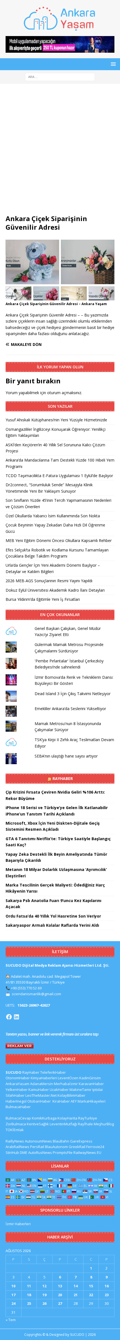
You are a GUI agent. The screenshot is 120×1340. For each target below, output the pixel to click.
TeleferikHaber (53, 1072)
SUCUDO (13, 1072)
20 (60, 1294)
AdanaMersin (41, 1083)
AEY (74, 1101)
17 (13, 1294)
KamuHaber (38, 1089)
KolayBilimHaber (71, 1095)
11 (29, 1285)
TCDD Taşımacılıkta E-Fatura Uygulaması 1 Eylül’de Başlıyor (59, 475)
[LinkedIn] (16, 1017)
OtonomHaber (18, 1077)
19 (44, 1294)
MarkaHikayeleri (91, 1101)
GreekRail (77, 1146)
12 (44, 1285)
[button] (112, 64)
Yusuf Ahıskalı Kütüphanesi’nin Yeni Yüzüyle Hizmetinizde (56, 419)
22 (91, 1294)
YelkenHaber (17, 1089)
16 (107, 1285)
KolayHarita (67, 1118)
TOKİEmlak (15, 1129)
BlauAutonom (56, 1146)
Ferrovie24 (95, 1146)
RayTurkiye (87, 1118)
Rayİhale (85, 1123)
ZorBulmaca (16, 1123)
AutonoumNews (38, 1141)
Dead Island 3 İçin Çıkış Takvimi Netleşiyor (73, 693)
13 (60, 1285)
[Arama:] (60, 76)
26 (44, 1303)
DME (23, 1152)
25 (29, 1303)
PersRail (37, 1146)
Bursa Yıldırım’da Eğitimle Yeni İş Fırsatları (43, 599)
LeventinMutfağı (63, 1123)
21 (76, 1294)
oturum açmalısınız (64, 392)
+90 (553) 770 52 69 (26, 988)
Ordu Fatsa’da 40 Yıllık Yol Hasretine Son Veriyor (53, 916)
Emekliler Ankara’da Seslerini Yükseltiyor (70, 708)
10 (13, 1285)
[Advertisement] (60, 151)
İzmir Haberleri (18, 1223)
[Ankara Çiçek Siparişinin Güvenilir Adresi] (60, 297)
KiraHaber (61, 1101)
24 (13, 1303)
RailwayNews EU (87, 1152)
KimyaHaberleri (44, 1077)
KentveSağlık (38, 1123)
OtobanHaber (39, 1101)
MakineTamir (80, 1089)
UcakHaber (59, 1089)
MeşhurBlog (104, 1123)
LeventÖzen (68, 1077)
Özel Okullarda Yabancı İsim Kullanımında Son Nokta (53, 515)
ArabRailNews (17, 1146)
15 (91, 1285)
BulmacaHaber (18, 1106)
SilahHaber (15, 1095)
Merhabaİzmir (66, 1083)
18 (29, 1294)
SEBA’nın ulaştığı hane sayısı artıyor (66, 756)
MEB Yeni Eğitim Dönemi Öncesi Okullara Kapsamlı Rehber (59, 540)
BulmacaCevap (18, 1118)
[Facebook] (9, 1017)
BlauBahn (61, 1141)
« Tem (11, 1319)
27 (60, 1303)
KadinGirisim (90, 1077)
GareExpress (81, 1141)
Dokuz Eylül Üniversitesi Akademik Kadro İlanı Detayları (55, 590)
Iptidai (97, 1089)
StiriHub (12, 1152)
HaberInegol (16, 1101)
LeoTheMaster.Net (41, 1095)
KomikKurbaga (44, 1118)
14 (76, 1285)
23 (107, 1294)
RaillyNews (15, 1141)
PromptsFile (63, 1152)
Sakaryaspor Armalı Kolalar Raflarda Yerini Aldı (52, 925)
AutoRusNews (40, 1152)
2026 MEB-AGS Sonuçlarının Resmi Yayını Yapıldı (49, 580)
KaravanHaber (91, 1083)
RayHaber (62, 778)
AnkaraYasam (17, 1083)
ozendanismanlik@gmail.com (36, 993)
